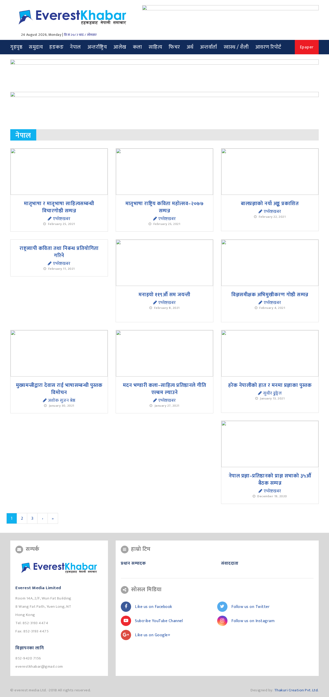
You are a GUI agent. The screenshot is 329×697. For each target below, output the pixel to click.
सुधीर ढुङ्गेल (272, 393)
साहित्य (155, 47)
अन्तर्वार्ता (208, 47)
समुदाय (36, 47)
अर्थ (190, 47)
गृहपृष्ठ (16, 47)
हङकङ (56, 47)
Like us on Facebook (153, 606)
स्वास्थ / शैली (236, 47)
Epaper (307, 47)
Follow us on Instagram (253, 620)
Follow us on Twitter (250, 606)
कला (137, 47)
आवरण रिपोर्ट (268, 47)
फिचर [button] (174, 47)
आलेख (119, 47)
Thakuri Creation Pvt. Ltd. (296, 690)
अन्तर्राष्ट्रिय (97, 47)
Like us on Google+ (152, 635)
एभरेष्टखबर (61, 218)
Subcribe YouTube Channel (159, 620)
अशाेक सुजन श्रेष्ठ (61, 400)
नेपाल (75, 47)
